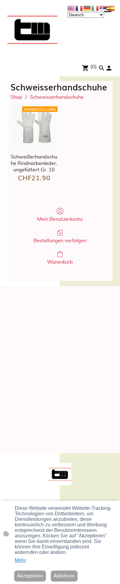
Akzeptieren (30, 575)
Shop (16, 97)
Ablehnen (64, 575)
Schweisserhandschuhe (57, 97)
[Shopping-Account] (109, 68)
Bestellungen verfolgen (60, 240)
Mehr (20, 560)
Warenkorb (60, 262)
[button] (101, 68)
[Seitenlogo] (32, 30)
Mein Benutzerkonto (60, 219)
